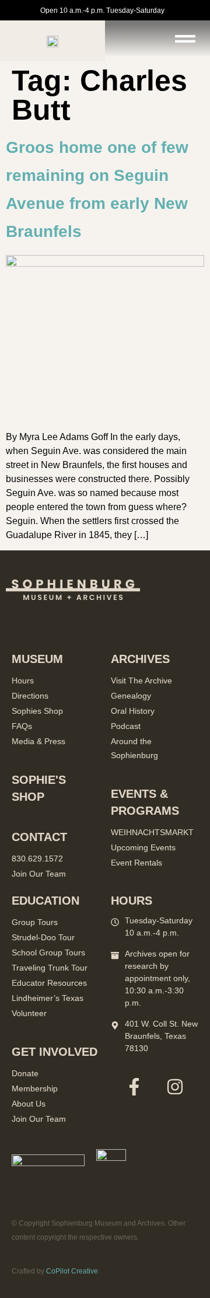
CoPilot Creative (72, 1271)
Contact (39, 837)
